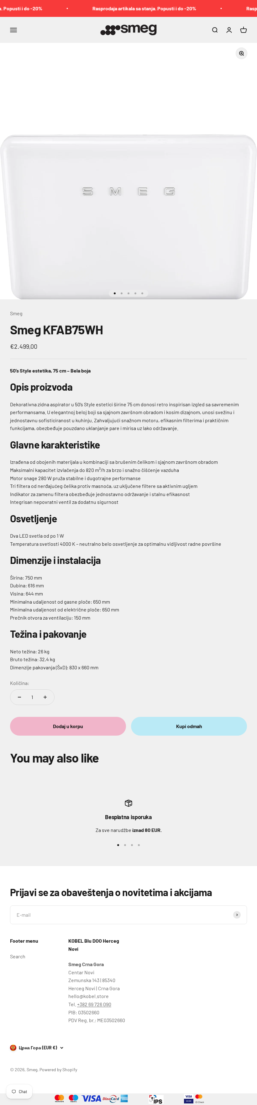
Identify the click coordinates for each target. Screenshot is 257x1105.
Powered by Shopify (58, 1069)
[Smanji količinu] (19, 697)
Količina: (19, 683)
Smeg (16, 313)
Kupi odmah (189, 726)
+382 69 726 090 (94, 1004)
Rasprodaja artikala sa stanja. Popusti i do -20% (136, 8)
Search (17, 956)
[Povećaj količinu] (45, 697)
